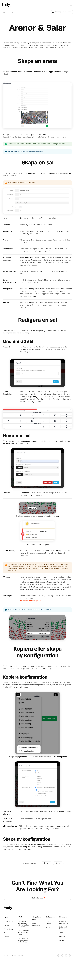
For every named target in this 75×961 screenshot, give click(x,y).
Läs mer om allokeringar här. (30, 601)
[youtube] (66, 955)
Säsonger (7, 925)
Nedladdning (50, 917)
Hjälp (6, 917)
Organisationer (9, 921)
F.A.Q (20, 917)
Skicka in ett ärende (36, 898)
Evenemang (8, 933)
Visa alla (7, 937)
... (10, 12)
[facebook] (58, 955)
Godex (48, 927)
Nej (48, 863)
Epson (48, 931)
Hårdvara (63, 917)
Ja (59, 863)
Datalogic (62, 936)
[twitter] (62, 955)
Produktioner (8, 929)
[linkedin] (70, 955)
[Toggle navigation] (71, 5)
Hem (3, 12)
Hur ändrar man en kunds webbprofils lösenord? (23, 940)
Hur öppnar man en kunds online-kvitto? (23, 932)
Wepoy (61, 940)
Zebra (61, 933)
